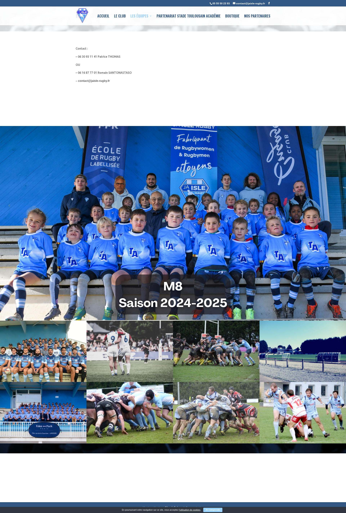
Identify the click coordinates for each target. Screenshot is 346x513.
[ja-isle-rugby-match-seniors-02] (303, 442)
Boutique (232, 17)
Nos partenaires (257, 17)
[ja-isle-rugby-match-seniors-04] (129, 442)
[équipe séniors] (43, 380)
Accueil (103, 17)
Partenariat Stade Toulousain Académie (189, 17)
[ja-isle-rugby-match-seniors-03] (216, 442)
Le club (120, 17)
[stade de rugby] (303, 380)
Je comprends (212, 510)
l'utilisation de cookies (189, 510)
